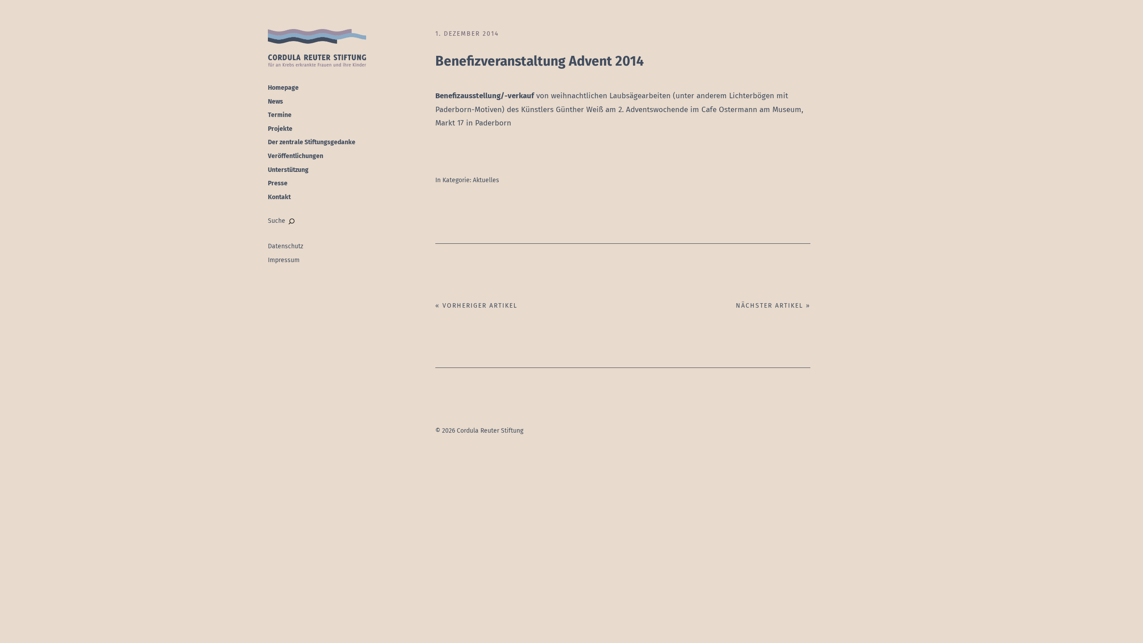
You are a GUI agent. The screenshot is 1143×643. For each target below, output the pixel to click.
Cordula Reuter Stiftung (317, 48)
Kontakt (279, 197)
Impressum (284, 260)
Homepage (283, 88)
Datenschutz (285, 246)
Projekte (280, 129)
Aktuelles (486, 180)
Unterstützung (288, 170)
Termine (280, 115)
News (275, 101)
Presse (278, 183)
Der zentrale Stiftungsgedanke (311, 142)
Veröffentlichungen (295, 156)
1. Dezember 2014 (467, 34)
